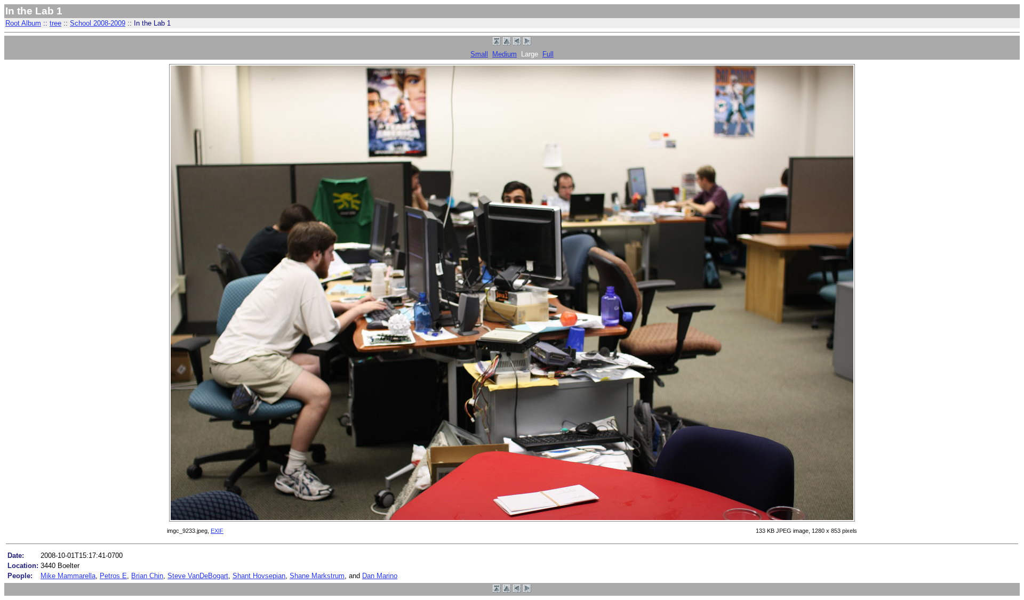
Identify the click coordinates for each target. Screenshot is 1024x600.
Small (479, 54)
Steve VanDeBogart (197, 576)
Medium (504, 54)
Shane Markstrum (317, 576)
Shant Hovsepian (259, 576)
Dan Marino (379, 576)
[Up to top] (497, 43)
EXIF (217, 531)
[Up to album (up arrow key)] (507, 43)
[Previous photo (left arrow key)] (517, 43)
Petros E (113, 576)
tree (55, 23)
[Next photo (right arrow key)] (527, 43)
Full (548, 54)
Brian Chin (147, 576)
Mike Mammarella (68, 576)
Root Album (23, 23)
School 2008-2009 (97, 23)
